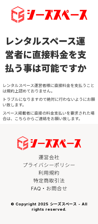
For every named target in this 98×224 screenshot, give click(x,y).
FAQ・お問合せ (49, 188)
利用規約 (49, 172)
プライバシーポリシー (49, 165)
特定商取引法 (49, 180)
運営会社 (49, 157)
